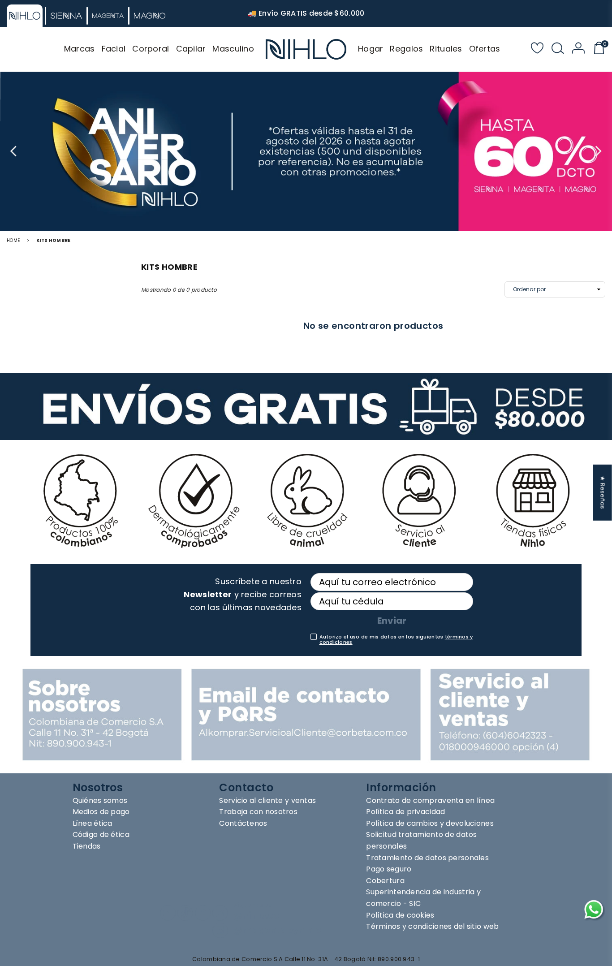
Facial (114, 48)
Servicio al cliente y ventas (267, 800)
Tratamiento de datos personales (427, 858)
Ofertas (484, 48)
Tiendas (87, 846)
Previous (14, 151)
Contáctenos (243, 823)
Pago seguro (388, 869)
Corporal (150, 48)
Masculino (233, 48)
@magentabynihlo (277, 930)
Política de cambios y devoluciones (430, 823)
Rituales (446, 48)
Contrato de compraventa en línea (430, 800)
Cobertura (385, 880)
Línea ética (92, 823)
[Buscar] (557, 49)
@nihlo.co (256, 916)
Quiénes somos (100, 800)
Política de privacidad (405, 811)
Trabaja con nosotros (258, 811)
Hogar (370, 48)
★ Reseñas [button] (603, 492)
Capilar (191, 48)
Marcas (79, 48)
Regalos (406, 48)
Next (597, 151)
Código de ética (101, 834)
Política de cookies (400, 915)
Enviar (391, 620)
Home (13, 240)
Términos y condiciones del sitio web (432, 926)
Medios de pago (101, 811)
